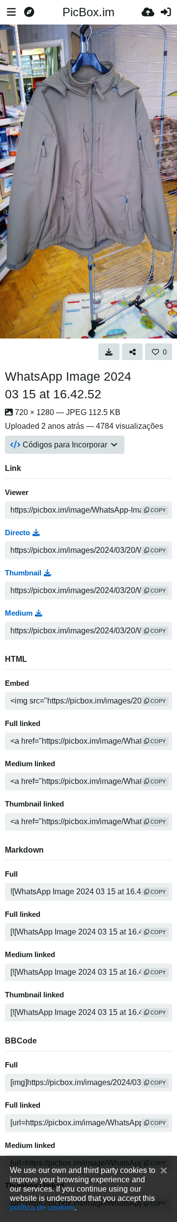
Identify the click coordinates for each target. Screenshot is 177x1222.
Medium (18, 613)
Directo (17, 533)
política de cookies (42, 1207)
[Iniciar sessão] (165, 12)
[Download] (108, 351)
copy (157, 510)
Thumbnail (23, 573)
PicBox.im (88, 12)
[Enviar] (148, 12)
